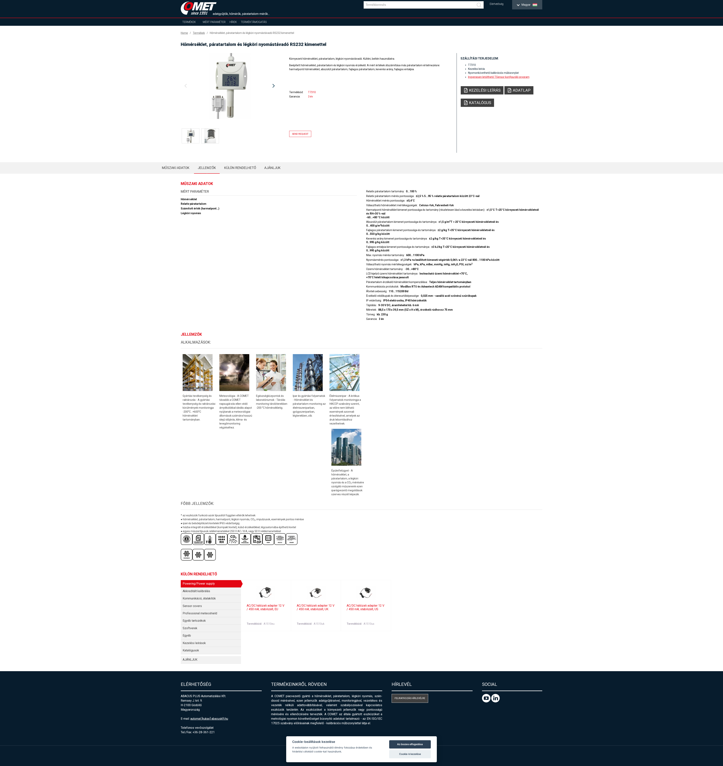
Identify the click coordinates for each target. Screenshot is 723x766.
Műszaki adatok (175, 168)
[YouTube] (486, 701)
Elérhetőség (496, 4)
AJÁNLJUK (272, 168)
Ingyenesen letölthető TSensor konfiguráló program (498, 76)
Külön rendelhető (240, 168)
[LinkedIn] (495, 701)
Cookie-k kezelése (410, 753)
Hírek (233, 22)
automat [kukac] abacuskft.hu (209, 718)
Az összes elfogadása (410, 744)
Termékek (189, 22)
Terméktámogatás (254, 22)
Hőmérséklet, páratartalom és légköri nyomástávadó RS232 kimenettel (252, 32)
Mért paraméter (214, 22)
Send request (300, 133)
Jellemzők (207, 168)
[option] (229, 86)
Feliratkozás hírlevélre (410, 698)
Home (184, 32)
